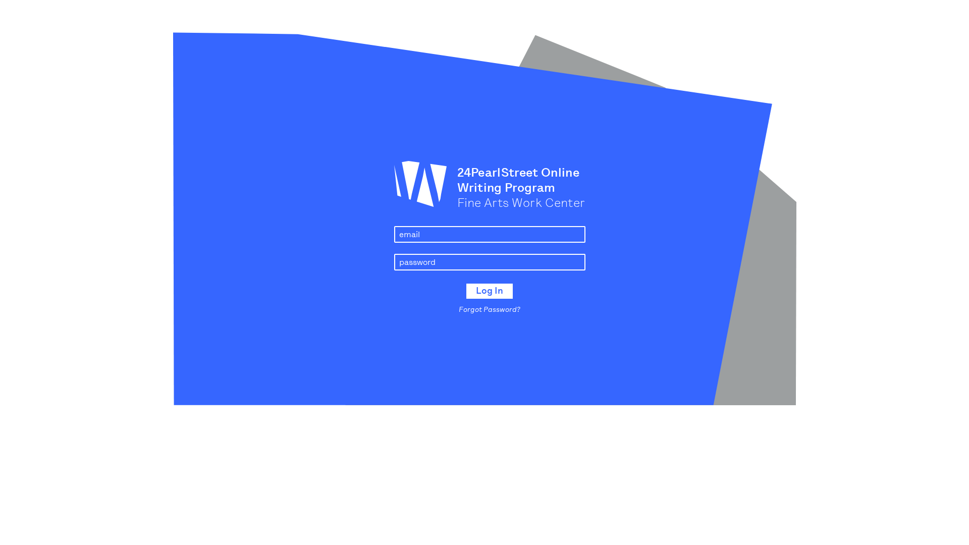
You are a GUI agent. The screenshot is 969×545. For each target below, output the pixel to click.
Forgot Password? (489, 309)
